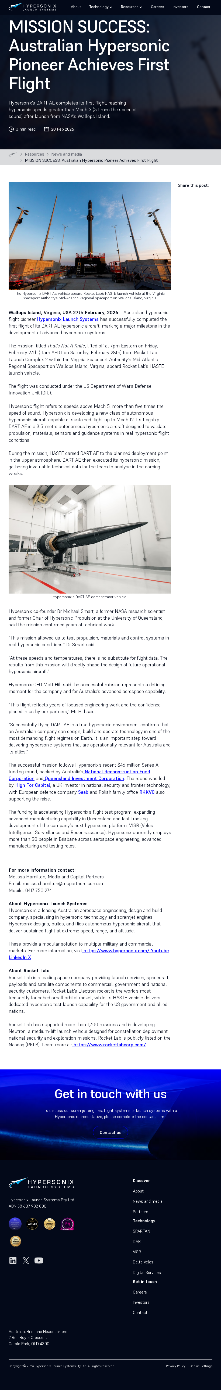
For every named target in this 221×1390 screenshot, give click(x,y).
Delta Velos (143, 1262)
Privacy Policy (175, 1366)
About (76, 6)
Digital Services (147, 1272)
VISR (137, 1251)
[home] (32, 5)
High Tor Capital (32, 785)
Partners (140, 1211)
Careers (157, 6)
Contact (203, 6)
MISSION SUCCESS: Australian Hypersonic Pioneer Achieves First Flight (91, 160)
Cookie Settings (201, 1366)
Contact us (110, 1132)
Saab (82, 792)
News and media (66, 154)
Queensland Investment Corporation (83, 778)
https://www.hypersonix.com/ (116, 950)
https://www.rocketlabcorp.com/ (109, 1044)
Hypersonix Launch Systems (67, 319)
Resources (34, 154)
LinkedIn (18, 957)
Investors (180, 6)
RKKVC (146, 792)
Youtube (159, 950)
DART (138, 1241)
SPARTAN (141, 1231)
